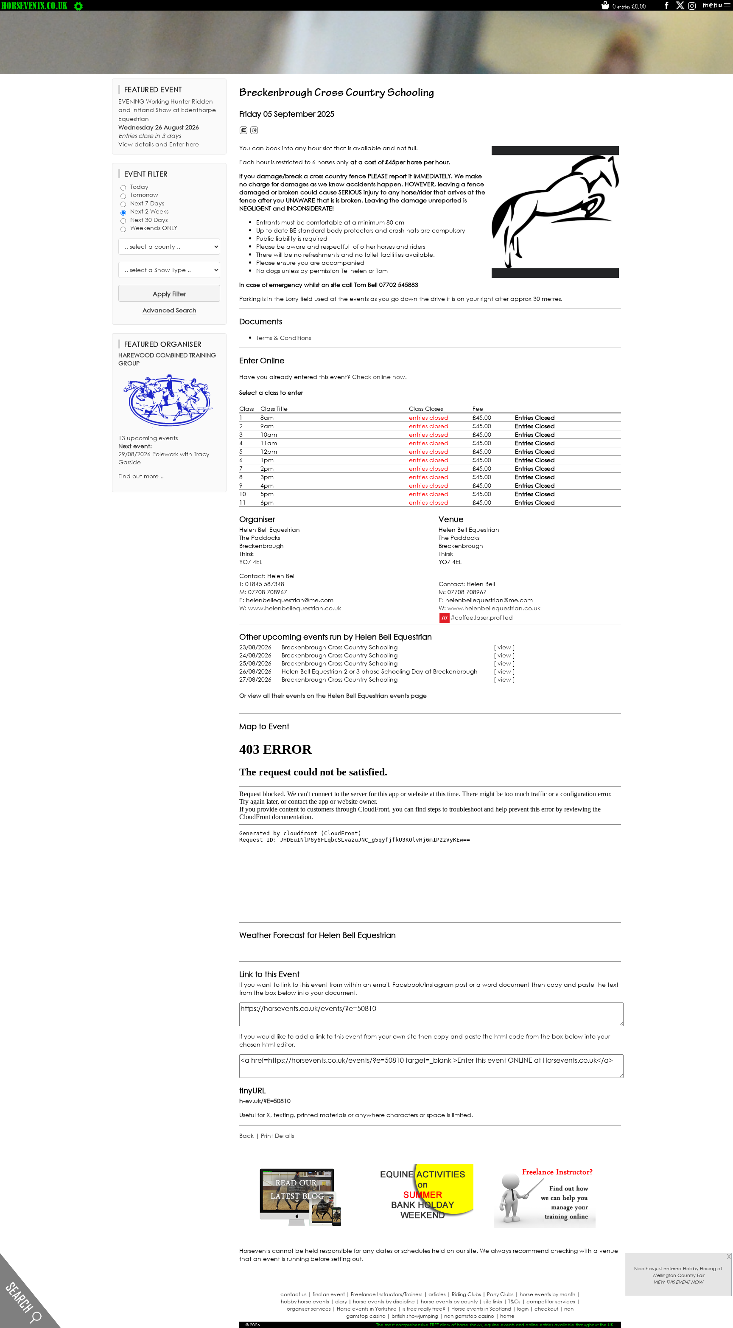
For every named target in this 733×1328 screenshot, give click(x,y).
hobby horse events (305, 1301)
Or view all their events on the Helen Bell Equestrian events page (333, 695)
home (507, 1316)
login (523, 1308)
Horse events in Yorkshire (367, 1308)
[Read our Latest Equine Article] (300, 1225)
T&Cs (514, 1301)
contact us (293, 1294)
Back (246, 1135)
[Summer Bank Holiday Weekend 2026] (422, 1225)
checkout (546, 1308)
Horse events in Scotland (481, 1308)
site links (493, 1301)
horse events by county (449, 1301)
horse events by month (547, 1294)
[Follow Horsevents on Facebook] (666, 8)
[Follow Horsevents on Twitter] (680, 8)
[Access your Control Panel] (78, 5)
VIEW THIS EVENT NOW (678, 1282)
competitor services (550, 1301)
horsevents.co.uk (34, 5)
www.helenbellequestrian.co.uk (294, 608)
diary (341, 1301)
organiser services (309, 1308)
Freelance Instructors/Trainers (386, 1294)
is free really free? (424, 1308)
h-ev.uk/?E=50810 (265, 1101)
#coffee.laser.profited (481, 617)
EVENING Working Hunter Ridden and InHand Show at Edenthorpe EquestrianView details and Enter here (167, 122)
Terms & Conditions (283, 338)
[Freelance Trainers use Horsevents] (545, 1225)
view (504, 647)
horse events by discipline (384, 1301)
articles (437, 1294)
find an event (329, 1294)
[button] (555, 212)
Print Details (277, 1135)
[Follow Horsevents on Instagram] (692, 8)
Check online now (378, 377)
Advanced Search (169, 310)
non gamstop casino (469, 1316)
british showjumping (415, 1316)
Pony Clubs (500, 1294)
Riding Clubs (466, 1294)
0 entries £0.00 (628, 6)
